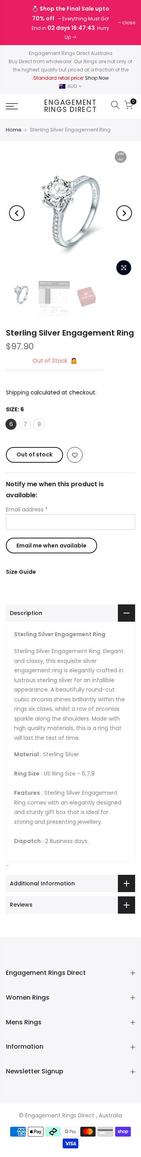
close (16, 22)
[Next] (124, 213)
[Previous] (17, 213)
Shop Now (97, 78)
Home (14, 129)
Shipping (17, 392)
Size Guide (21, 572)
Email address (27, 509)
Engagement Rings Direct (70, 106)
